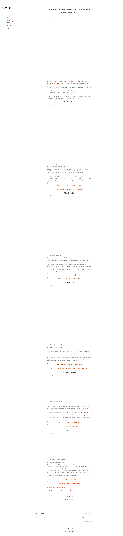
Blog (8, 17)
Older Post (50, 503)
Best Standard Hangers (8, 21)
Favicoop (72, 531)
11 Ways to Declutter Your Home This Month (56, 487)
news (69, 6)
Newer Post (88, 503)
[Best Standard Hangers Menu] (12, 21)
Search (68, 528)
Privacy (71, 528)
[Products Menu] (10, 25)
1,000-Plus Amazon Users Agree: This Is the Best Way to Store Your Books (63, 489)
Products (8, 25)
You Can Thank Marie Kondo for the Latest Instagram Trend (60, 490)
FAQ (8, 28)
